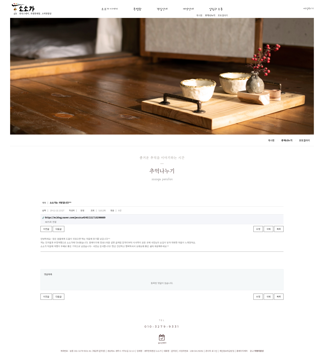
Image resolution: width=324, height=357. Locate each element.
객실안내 (162, 9)
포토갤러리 (223, 15)
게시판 (199, 15)
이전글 (46, 229)
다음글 (59, 229)
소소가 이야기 (109, 9)
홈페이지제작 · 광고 (250, 350)
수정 (258, 229)
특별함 (137, 9)
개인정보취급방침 (226, 350)
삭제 (268, 229)
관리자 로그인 (211, 350)
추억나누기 (210, 15)
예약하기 (308, 9)
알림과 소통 (216, 9)
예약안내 (188, 9)
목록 (279, 229)
